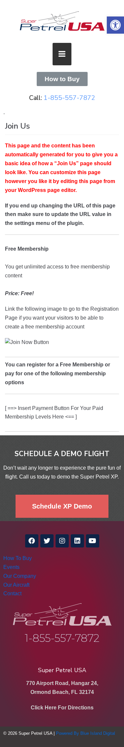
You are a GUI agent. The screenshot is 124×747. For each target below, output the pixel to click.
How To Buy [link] (17, 558)
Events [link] (11, 567)
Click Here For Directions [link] (62, 707)
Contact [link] (12, 593)
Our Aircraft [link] (16, 585)
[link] (115, 25)
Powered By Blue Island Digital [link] (85, 733)
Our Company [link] (19, 576)
